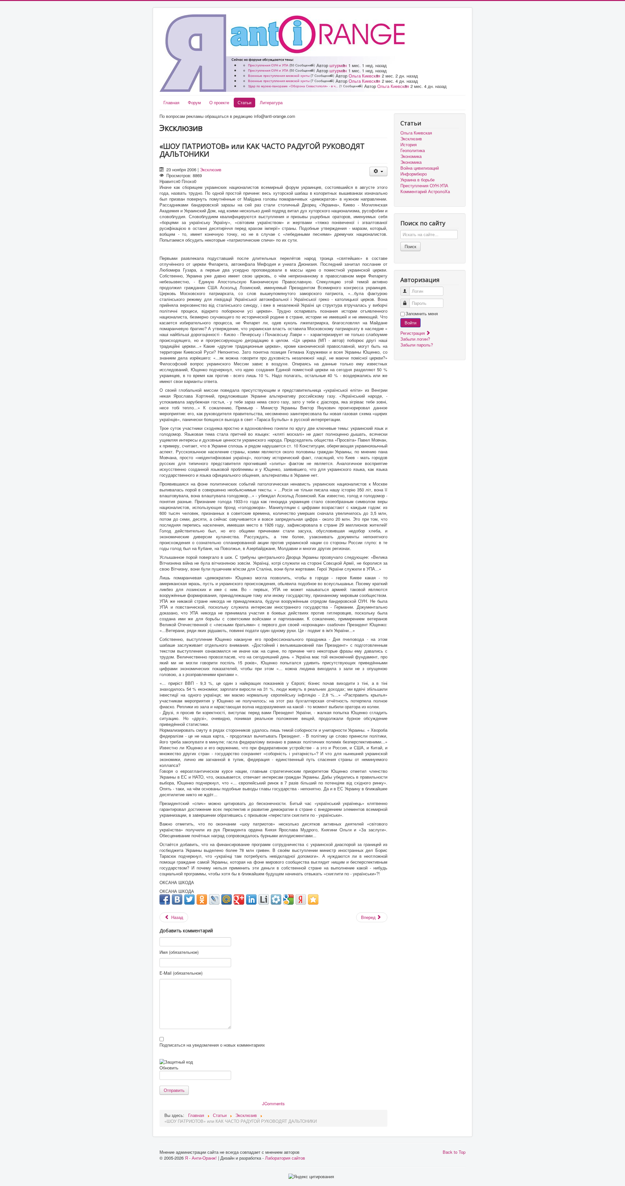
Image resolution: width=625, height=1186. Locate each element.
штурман (338, 65)
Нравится (169, 181)
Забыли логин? (415, 339)
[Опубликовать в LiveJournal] (214, 899)
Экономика (411, 156)
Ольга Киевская (364, 76)
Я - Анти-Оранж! (201, 1158)
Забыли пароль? (416, 345)
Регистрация (413, 333)
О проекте (219, 102)
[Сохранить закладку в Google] (288, 899)
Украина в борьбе (417, 180)
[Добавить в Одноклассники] (202, 899)
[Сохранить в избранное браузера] (313, 899)
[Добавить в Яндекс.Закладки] (301, 899)
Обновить (169, 1068)
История (408, 145)
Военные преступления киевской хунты (279, 75)
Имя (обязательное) (179, 952)
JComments (273, 1103)
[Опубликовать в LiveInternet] (263, 899)
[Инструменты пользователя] (378, 171)
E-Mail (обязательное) (181, 973)
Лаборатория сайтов (285, 1158)
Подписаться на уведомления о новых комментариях (212, 1045)
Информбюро (413, 174)
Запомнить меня (422, 314)
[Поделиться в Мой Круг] (276, 899)
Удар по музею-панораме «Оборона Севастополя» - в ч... (293, 86)
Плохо (188, 181)
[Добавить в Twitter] (189, 899)
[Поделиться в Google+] (239, 899)
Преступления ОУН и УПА (268, 65)
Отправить (174, 1090)
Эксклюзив (210, 169)
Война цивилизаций (419, 168)
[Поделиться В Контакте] (177, 899)
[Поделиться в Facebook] (165, 899)
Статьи (244, 102)
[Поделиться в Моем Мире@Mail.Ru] (226, 899)
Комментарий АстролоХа (425, 191)
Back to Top (454, 1152)
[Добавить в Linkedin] (251, 899)
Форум (194, 102)
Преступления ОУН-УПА (424, 186)
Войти (410, 322)
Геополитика (412, 150)
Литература (271, 102)
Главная (171, 102)
